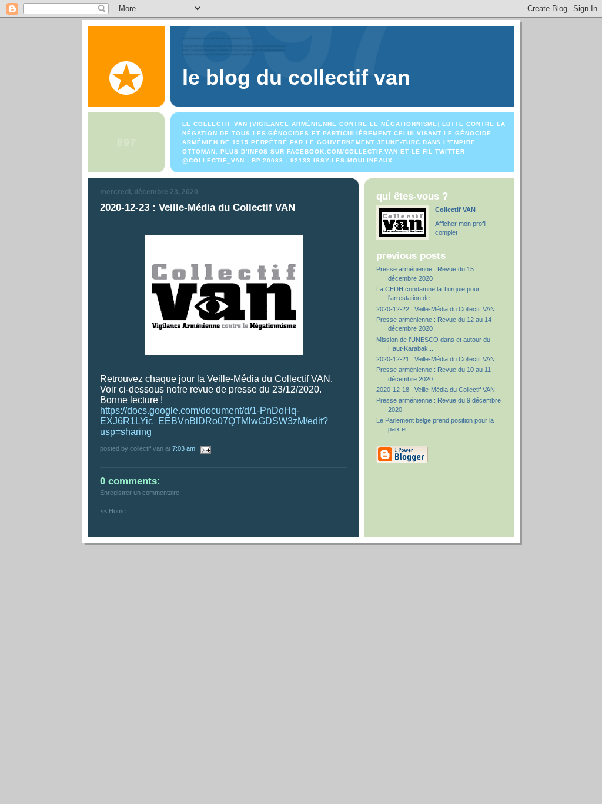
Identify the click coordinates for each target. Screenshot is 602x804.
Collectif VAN (455, 209)
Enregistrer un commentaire (139, 492)
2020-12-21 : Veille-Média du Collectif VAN (435, 359)
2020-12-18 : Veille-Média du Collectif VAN (435, 389)
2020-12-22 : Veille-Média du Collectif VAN (435, 309)
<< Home (113, 510)
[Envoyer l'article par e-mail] (204, 448)
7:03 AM (183, 448)
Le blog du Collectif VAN (296, 77)
